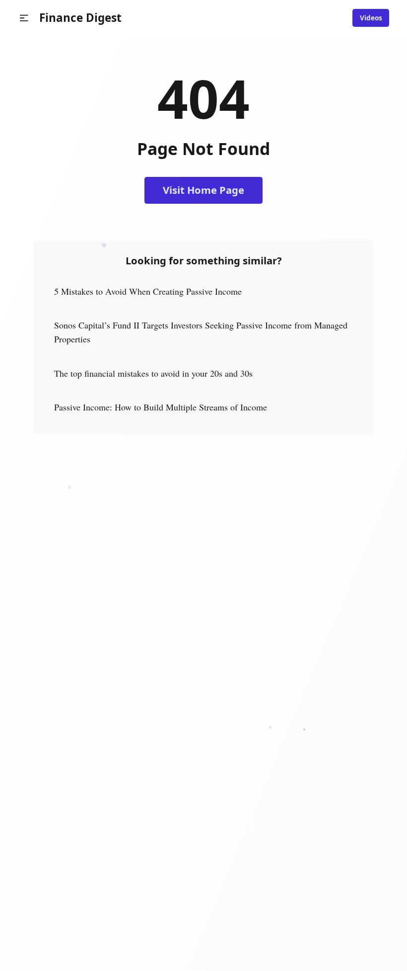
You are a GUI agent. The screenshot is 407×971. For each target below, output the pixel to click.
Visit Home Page (203, 190)
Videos (371, 17)
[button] (24, 18)
